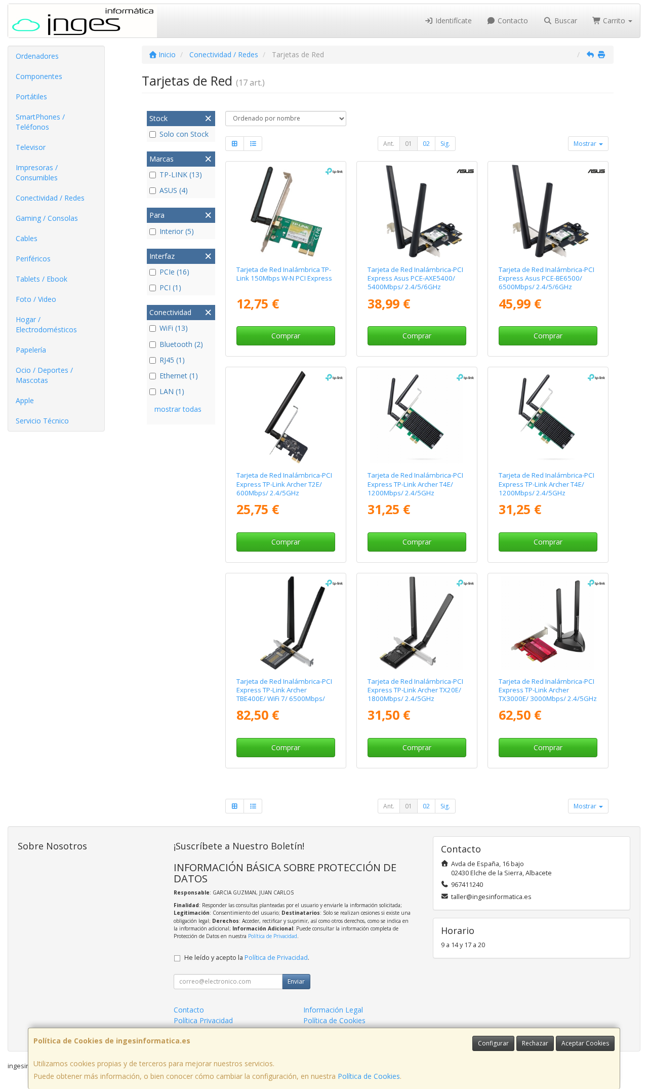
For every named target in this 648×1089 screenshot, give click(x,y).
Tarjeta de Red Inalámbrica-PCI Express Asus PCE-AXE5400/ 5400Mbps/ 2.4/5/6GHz (415, 278)
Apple (25, 400)
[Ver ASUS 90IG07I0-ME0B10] (416, 211)
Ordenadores (37, 56)
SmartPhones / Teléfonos (40, 122)
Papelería (31, 350)
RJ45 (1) (172, 360)
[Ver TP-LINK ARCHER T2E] (286, 416)
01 (408, 143)
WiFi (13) (173, 328)
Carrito (614, 20)
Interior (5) (176, 231)
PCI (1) (170, 287)
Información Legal (333, 1010)
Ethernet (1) (178, 375)
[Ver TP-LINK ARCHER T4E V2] (547, 416)
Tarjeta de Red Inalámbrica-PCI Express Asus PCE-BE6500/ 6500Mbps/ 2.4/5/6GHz (546, 278)
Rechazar (535, 1043)
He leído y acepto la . (246, 957)
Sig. (445, 143)
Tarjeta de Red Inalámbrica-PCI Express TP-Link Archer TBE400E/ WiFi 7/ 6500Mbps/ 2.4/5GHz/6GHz (284, 694)
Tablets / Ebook (41, 279)
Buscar (564, 20)
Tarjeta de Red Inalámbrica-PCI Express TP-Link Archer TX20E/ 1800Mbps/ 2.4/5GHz (415, 690)
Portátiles (31, 96)
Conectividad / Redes (50, 198)
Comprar (285, 335)
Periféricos (33, 258)
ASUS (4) (173, 190)
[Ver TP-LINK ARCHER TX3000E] (547, 623)
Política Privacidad (203, 1020)
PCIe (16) (174, 272)
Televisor (31, 147)
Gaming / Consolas (47, 218)
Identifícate (452, 20)
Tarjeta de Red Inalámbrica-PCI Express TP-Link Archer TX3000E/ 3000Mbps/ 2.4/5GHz (548, 690)
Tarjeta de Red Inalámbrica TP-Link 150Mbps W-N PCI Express (284, 274)
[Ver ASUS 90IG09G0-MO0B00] (547, 211)
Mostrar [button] (586, 143)
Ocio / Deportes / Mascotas (44, 375)
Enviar (296, 981)
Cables (26, 238)
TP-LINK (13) (180, 174)
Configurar (493, 1043)
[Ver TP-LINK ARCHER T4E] (416, 416)
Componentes (39, 76)
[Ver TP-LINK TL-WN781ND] (286, 211)
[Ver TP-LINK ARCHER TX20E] (416, 623)
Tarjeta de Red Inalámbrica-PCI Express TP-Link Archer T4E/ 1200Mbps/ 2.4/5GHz (415, 484)
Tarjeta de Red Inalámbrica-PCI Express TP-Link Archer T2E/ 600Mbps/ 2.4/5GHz (284, 484)
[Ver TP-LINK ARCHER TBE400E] (286, 623)
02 (426, 143)
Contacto (512, 20)
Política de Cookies (369, 1076)
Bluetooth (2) (181, 344)
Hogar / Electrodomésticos (46, 324)
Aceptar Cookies (585, 1043)
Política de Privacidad (272, 936)
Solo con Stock (184, 134)
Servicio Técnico (42, 420)
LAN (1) (171, 391)
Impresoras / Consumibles (37, 172)
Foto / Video (36, 299)
